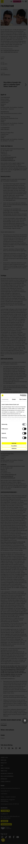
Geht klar (14, 443)
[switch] (24, 429)
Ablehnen (14, 448)
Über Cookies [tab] (22, 399)
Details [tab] (14, 399)
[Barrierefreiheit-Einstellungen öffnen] (25, 720)
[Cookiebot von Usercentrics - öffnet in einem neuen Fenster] (20, 395)
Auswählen (14, 445)
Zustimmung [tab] (5, 399)
